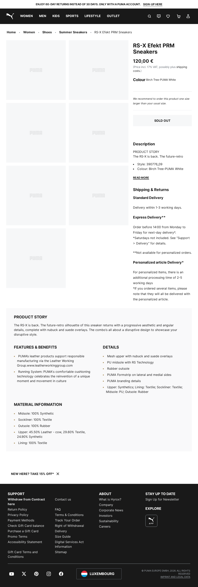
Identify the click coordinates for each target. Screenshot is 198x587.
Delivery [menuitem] (61, 531)
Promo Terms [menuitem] (17, 536)
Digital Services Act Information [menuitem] (69, 544)
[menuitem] (26, 16)
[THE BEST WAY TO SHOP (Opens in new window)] (151, 521)
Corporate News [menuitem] (111, 510)
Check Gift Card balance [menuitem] (26, 526)
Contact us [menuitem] (63, 499)
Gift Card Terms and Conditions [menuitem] (23, 554)
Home (11, 32)
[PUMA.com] (9, 16)
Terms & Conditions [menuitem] (69, 515)
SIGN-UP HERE (152, 4)
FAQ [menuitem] (58, 509)
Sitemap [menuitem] (61, 552)
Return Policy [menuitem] (17, 509)
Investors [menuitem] (105, 516)
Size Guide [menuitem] (63, 536)
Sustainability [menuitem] (109, 521)
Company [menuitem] (106, 505)
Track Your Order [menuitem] (67, 520)
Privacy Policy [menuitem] (18, 515)
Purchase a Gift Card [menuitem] (23, 531)
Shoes (47, 32)
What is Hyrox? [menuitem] (110, 499)
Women (29, 32)
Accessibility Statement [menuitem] (25, 542)
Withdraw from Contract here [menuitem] (26, 501)
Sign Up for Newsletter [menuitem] (162, 499)
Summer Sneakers (73, 32)
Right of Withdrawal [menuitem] (69, 526)
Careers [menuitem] (104, 526)
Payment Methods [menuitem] (21, 520)
